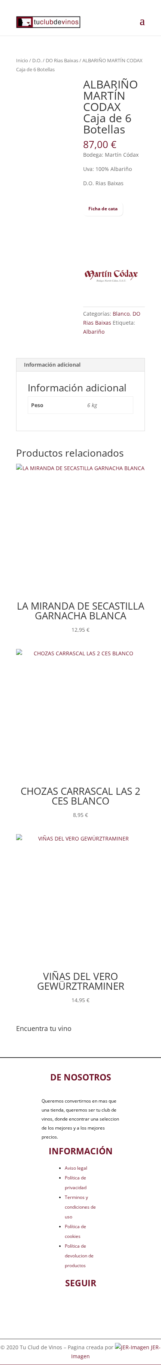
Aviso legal (76, 1168)
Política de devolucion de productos (79, 1256)
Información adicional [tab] (52, 364)
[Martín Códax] (111, 277)
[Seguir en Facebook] (68, 1306)
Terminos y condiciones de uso (80, 1207)
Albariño (93, 331)
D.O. (37, 60)
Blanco (121, 313)
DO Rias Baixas (62, 60)
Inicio (22, 60)
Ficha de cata (103, 208)
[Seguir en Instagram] (93, 1306)
